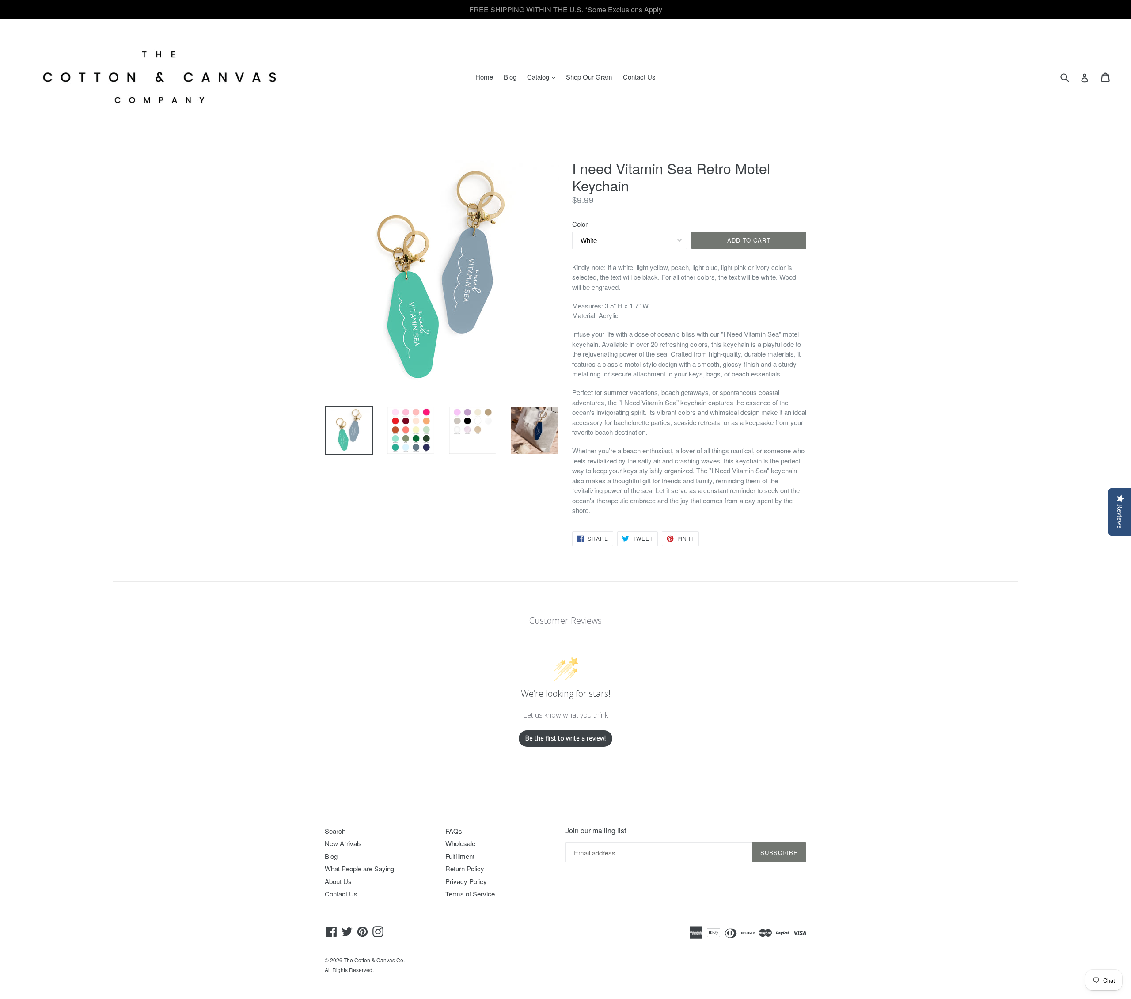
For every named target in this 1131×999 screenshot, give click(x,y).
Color (580, 223)
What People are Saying (359, 868)
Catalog (543, 76)
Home (484, 76)
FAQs (453, 831)
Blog (510, 76)
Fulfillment (459, 856)
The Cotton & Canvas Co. (374, 960)
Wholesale (460, 843)
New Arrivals (343, 843)
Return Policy (464, 868)
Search (335, 831)
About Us (338, 881)
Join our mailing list (596, 830)
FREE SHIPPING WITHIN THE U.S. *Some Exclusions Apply (565, 9)
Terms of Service (470, 893)
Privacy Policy (466, 881)
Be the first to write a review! (565, 738)
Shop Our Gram (589, 76)
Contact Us (639, 76)
